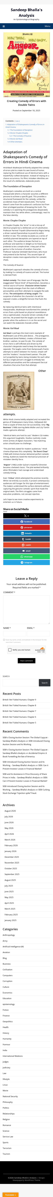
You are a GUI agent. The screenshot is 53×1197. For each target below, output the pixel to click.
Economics (7, 992)
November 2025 (12, 862)
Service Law (8, 1136)
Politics (6, 1107)
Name (7, 628)
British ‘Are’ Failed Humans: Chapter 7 (19, 711)
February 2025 (11, 914)
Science (6, 1131)
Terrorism (7, 1148)
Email (30, 628)
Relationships (9, 1113)
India (5, 1050)
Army (5, 941)
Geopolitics (8, 1021)
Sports (5, 1142)
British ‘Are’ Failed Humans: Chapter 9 (19, 699)
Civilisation (7, 969)
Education (7, 998)
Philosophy (8, 1102)
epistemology (9, 1004)
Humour (6, 1044)
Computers (7, 975)
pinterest (28, 527)
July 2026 (9, 816)
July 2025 (9, 885)
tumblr (28, 539)
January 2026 (10, 851)
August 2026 (10, 811)
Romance (7, 1125)
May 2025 (9, 897)
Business (7, 964)
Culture (6, 987)
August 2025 (10, 880)
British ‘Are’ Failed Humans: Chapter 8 (19, 705)
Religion (6, 1119)
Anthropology (9, 935)
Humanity (7, 1038)
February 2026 (11, 845)
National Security (10, 1096)
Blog (5, 958)
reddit (28, 545)
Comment (9, 592)
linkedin (28, 533)
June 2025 (9, 891)
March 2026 (10, 839)
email (28, 551)
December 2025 (12, 857)
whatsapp (28, 557)
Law (4, 1073)
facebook (28, 521)
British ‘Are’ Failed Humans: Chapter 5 (19, 722)
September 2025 (12, 874)
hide (17, 121)
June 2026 (9, 822)
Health (5, 1027)
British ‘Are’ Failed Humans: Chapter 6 (19, 717)
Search (6, 676)
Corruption (7, 981)
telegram (28, 562)
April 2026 (9, 834)
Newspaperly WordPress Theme (26, 1180)
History (6, 1033)
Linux (5, 1085)
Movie (5, 1090)
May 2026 (9, 828)
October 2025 (11, 868)
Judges (5, 1061)
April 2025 (9, 903)
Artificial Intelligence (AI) (13, 946)
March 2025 (10, 908)
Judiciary (6, 1067)
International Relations (13, 1056)
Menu (47, 26)
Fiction (6, 1010)
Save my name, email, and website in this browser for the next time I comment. (26, 641)
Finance (6, 1015)
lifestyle (6, 1079)
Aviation (6, 952)
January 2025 (10, 920)
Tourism (6, 1154)
